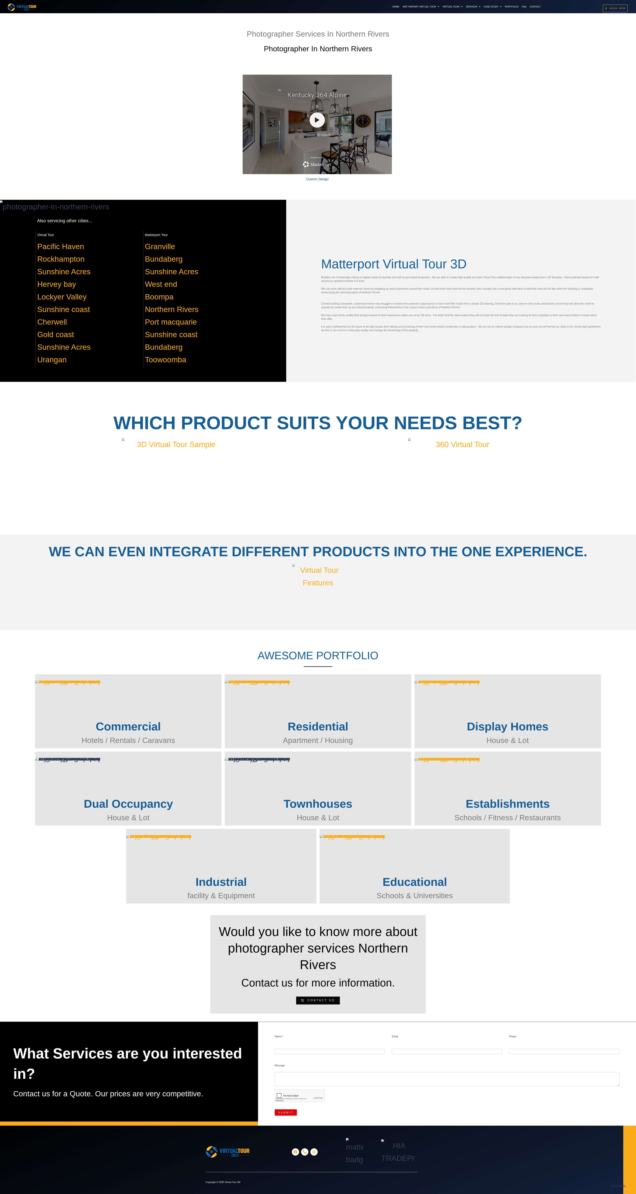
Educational (415, 881)
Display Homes (507, 726)
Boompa (159, 296)
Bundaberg (164, 259)
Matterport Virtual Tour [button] (419, 6)
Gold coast (55, 334)
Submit (285, 1112)
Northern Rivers (171, 309)
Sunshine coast (63, 309)
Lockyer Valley (62, 296)
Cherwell (52, 322)
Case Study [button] (491, 6)
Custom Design (317, 179)
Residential (318, 726)
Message (280, 1065)
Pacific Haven (60, 246)
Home (395, 6)
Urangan (52, 359)
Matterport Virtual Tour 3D (394, 264)
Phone (512, 1036)
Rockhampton (61, 259)
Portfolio (511, 6)
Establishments (508, 803)
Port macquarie (171, 322)
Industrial (221, 881)
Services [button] (471, 6)
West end (161, 284)
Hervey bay (56, 284)
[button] (421, 6)
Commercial (128, 726)
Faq (524, 6)
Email (395, 1036)
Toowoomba (165, 359)
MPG (630, 1186)
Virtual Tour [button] (451, 6)
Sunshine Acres (64, 271)
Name (279, 1036)
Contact (535, 6)
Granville (160, 246)
